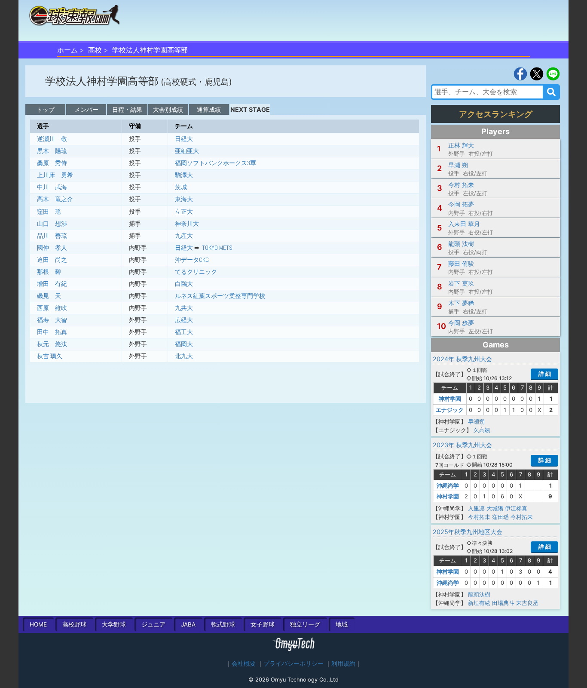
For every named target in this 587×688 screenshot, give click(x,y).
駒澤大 (184, 175)
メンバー (86, 109)
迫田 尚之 (52, 260)
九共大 (184, 308)
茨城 (181, 187)
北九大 (184, 356)
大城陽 (494, 508)
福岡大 (184, 344)
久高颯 (482, 430)
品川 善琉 (52, 236)
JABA (188, 624)
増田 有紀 (52, 284)
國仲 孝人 (52, 248)
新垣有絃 (479, 602)
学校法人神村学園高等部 (150, 50)
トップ (46, 109)
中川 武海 (52, 187)
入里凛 (476, 508)
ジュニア (153, 624)
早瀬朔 (476, 421)
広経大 (184, 320)
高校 (95, 50)
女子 (263, 624)
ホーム (67, 50)
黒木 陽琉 (52, 151)
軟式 (223, 624)
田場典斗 (503, 602)
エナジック (450, 409)
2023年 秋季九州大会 (462, 444)
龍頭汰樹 (479, 594)
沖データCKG (192, 260)
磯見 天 (49, 296)
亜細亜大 (187, 151)
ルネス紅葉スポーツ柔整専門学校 (220, 296)
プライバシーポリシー (293, 663)
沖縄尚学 (448, 485)
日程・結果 (127, 109)
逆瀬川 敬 (52, 139)
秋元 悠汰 (52, 344)
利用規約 (343, 663)
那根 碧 (49, 272)
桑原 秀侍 (52, 163)
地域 (342, 624)
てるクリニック (196, 272)
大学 (114, 624)
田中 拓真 (52, 332)
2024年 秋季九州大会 (462, 358)
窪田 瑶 (49, 211)
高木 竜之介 (55, 199)
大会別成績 (168, 109)
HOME (38, 624)
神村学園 (450, 398)
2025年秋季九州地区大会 (467, 531)
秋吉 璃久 (49, 356)
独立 (305, 624)
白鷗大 (184, 284)
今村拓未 (479, 516)
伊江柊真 (516, 508)
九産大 (184, 236)
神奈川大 (187, 223)
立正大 (184, 211)
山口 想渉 (52, 223)
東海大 (184, 199)
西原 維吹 (52, 308)
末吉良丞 (527, 602)
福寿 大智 (52, 320)
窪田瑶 (500, 516)
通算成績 (209, 109)
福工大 (184, 332)
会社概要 (244, 663)
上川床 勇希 (55, 175)
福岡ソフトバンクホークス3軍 (215, 163)
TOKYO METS (217, 248)
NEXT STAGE (250, 109)
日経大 (184, 139)
